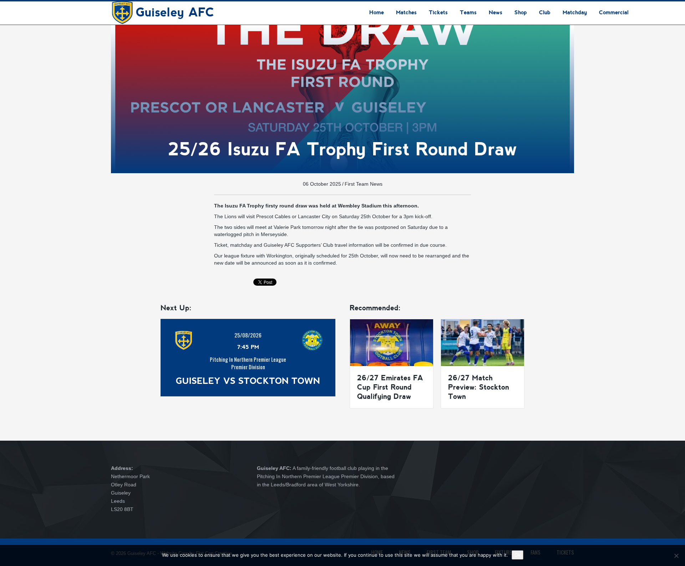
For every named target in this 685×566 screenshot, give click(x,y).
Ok (517, 555)
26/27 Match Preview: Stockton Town (478, 387)
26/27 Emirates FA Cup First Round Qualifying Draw (390, 387)
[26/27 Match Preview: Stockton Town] (482, 342)
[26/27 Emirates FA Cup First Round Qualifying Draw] (391, 342)
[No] (676, 555)
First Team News (363, 184)
